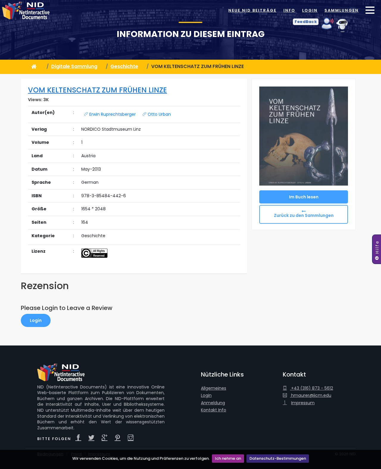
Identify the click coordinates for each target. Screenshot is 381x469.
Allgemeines (213, 388)
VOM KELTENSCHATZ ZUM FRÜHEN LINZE (97, 90)
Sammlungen (341, 10)
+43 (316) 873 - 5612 (311, 388)
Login (310, 10)
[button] (305, 21)
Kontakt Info (213, 410)
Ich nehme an (228, 458)
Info (289, 10)
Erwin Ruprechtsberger (112, 114)
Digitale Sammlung (74, 66)
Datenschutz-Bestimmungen (277, 458)
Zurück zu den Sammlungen (304, 215)
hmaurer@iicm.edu (310, 395)
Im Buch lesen (303, 197)
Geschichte (124, 66)
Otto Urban (158, 114)
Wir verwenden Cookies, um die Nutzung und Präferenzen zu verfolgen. (141, 458)
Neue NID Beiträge (252, 10)
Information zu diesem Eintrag (191, 34)
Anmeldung (213, 403)
